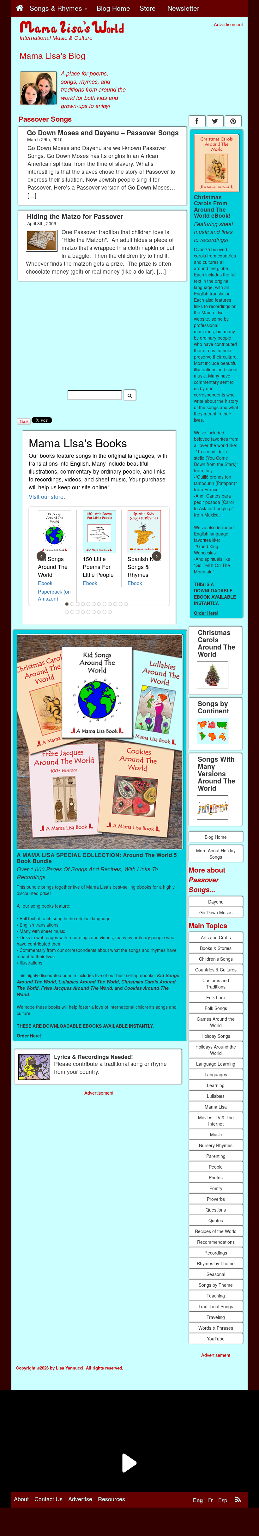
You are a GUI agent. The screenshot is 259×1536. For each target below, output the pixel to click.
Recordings (215, 1252)
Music (216, 1134)
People (216, 1167)
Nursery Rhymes (215, 1145)
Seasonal (216, 1274)
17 (88, 612)
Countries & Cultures (216, 969)
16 (83, 612)
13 (67, 612)
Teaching (216, 1295)
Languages (216, 1074)
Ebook (45, 582)
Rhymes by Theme (216, 1263)
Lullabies (216, 1096)
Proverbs (216, 1199)
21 (109, 612)
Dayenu (216, 901)
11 (120, 604)
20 (104, 612)
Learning (216, 1085)
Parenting (216, 1156)
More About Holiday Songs (216, 853)
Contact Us (48, 1499)
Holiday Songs (216, 1036)
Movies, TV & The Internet (216, 1120)
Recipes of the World (216, 1231)
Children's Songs (216, 959)
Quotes (215, 1220)
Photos (216, 1177)
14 (72, 612)
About (21, 1499)
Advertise (80, 1499)
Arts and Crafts (216, 937)
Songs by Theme (216, 1285)
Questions (216, 1209)
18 (93, 612)
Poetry (215, 1188)
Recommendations (216, 1242)
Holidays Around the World (216, 1049)
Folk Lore (215, 997)
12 (126, 604)
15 (77, 612)
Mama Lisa (216, 1107)
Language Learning (215, 1064)
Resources (111, 1499)
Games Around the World (216, 1022)
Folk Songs (216, 1008)
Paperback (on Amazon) (54, 595)
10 (115, 604)
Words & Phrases (215, 1328)
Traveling (216, 1317)
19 (99, 612)
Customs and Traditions (215, 983)
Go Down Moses (215, 912)
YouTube (216, 1338)
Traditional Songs (215, 1306)
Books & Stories (216, 948)
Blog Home (216, 837)
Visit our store (46, 496)
